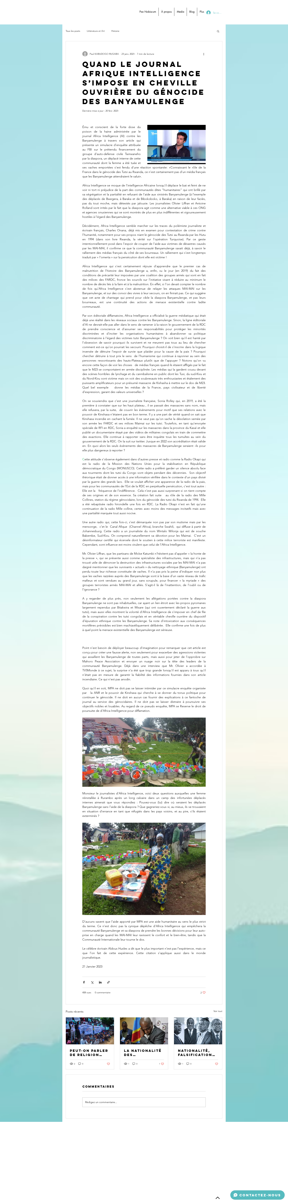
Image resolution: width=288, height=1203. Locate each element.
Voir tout (218, 1011)
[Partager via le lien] (108, 982)
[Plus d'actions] (204, 54)
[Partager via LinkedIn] (100, 982)
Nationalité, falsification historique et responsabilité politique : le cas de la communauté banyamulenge (197, 1053)
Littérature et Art (96, 30)
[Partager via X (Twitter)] (92, 982)
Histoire (115, 30)
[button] (218, 31)
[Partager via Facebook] (84, 982)
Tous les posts (73, 30)
